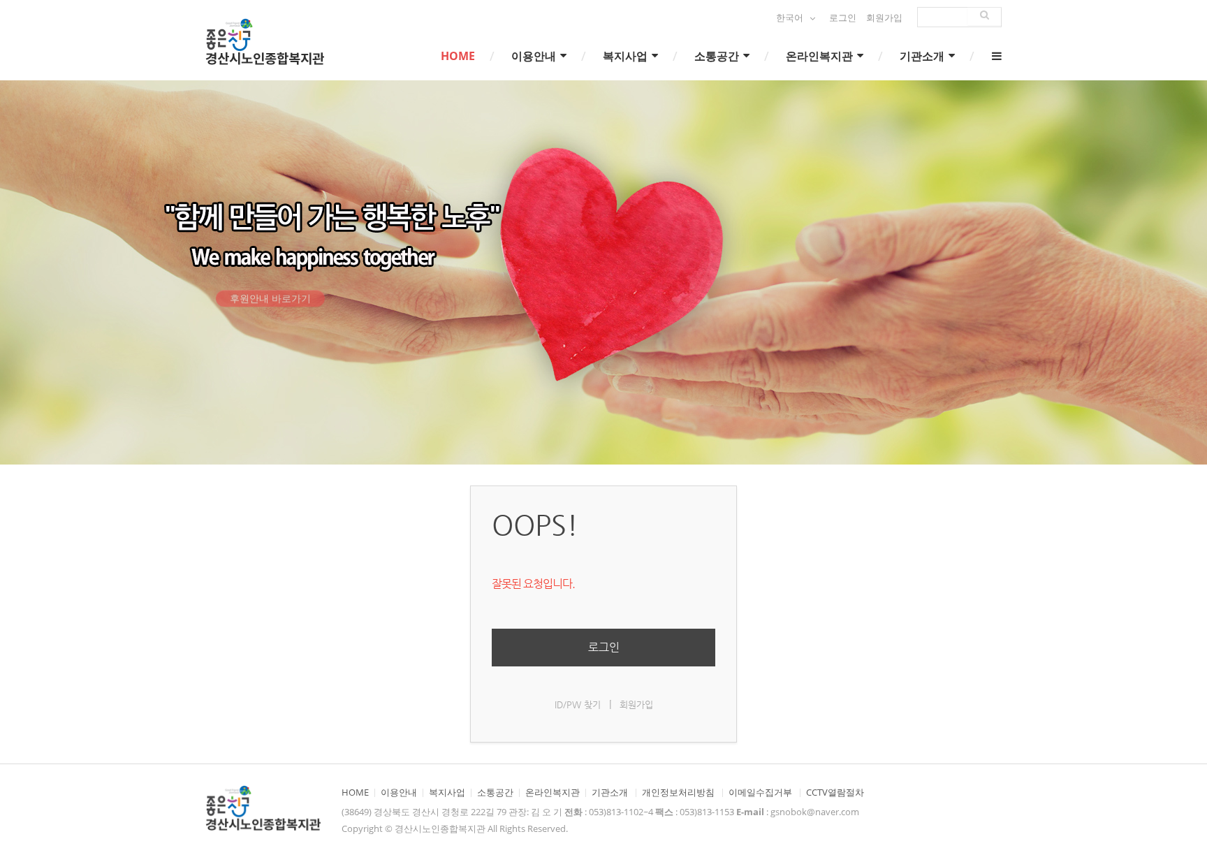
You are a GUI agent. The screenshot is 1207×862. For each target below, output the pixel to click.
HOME (458, 56)
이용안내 (535, 56)
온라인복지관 (821, 56)
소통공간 (718, 56)
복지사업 (626, 56)
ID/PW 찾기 (578, 704)
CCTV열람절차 (835, 792)
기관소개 (923, 56)
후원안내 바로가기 (270, 312)
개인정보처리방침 (678, 792)
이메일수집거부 (760, 792)
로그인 (842, 18)
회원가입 (884, 18)
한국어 (790, 18)
